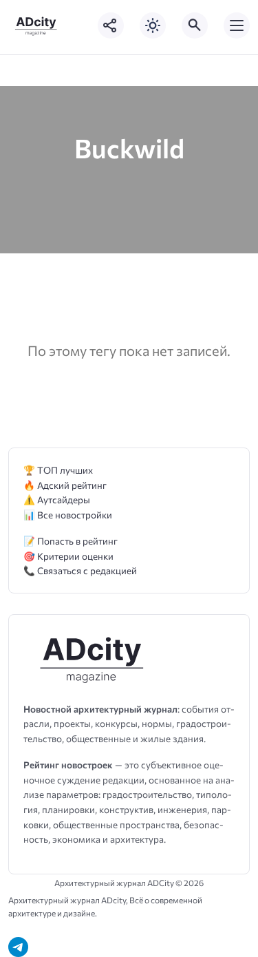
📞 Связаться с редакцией (80, 570)
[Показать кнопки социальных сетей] (111, 25)
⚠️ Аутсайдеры (56, 499)
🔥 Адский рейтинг (65, 485)
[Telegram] (18, 947)
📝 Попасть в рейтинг (70, 541)
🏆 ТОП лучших (58, 470)
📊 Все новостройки (67, 514)
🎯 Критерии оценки (68, 556)
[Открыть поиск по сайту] (195, 25)
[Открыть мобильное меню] (237, 25)
